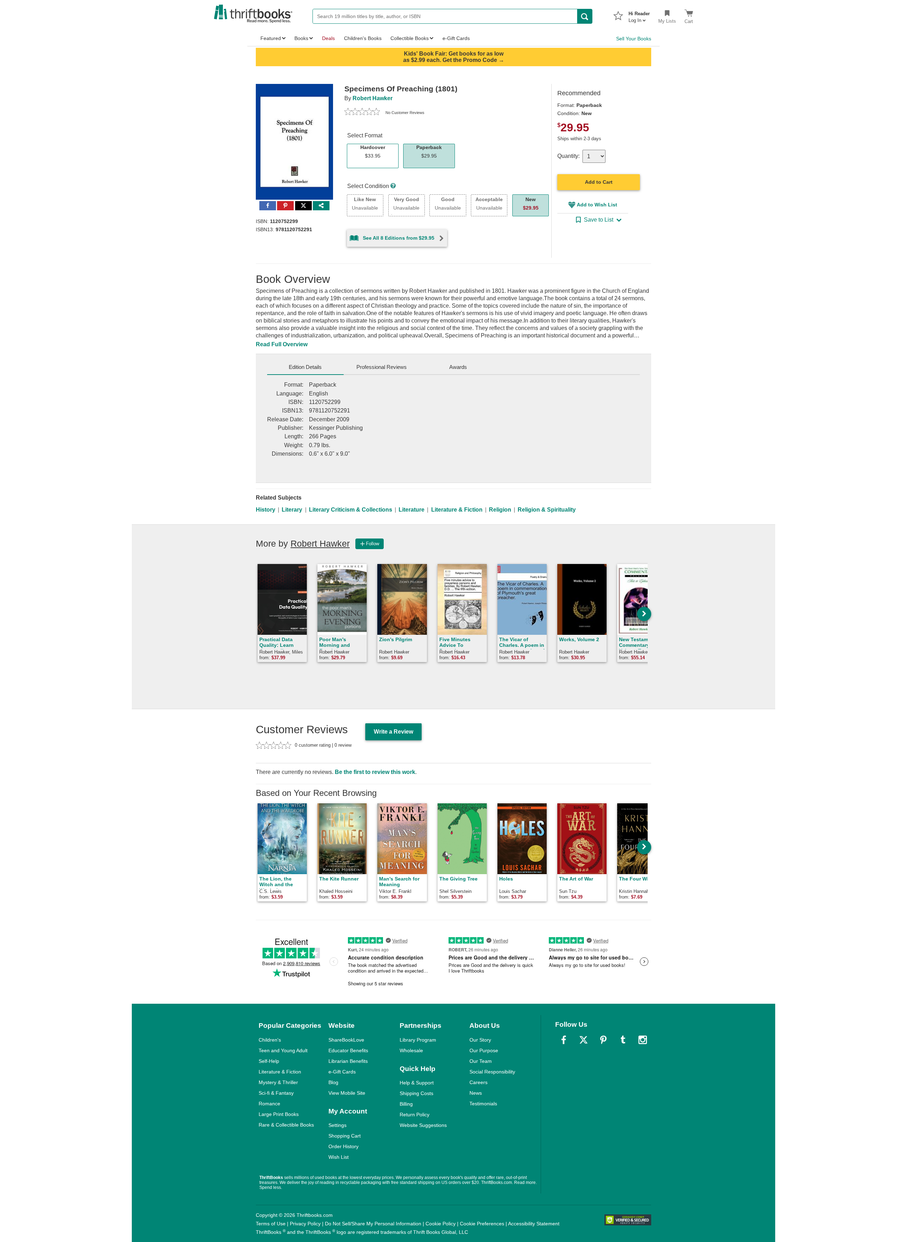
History (265, 510)
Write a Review (393, 732)
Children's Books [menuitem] (363, 38)
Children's (270, 1040)
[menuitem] (639, 15)
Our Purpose (483, 1050)
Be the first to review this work (375, 772)
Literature (411, 510)
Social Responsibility (492, 1072)
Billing (406, 1104)
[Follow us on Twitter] (583, 1039)
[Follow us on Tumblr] (622, 1039)
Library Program (418, 1040)
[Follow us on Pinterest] (603, 1039)
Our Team (480, 1061)
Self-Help (269, 1061)
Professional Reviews (381, 367)
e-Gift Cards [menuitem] (456, 38)
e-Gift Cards (342, 1072)
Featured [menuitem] (270, 38)
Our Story (480, 1040)
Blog (333, 1082)
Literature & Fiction (457, 510)
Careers (478, 1082)
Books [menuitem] (301, 38)
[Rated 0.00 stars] (362, 112)
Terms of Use (271, 1223)
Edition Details (305, 367)
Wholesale (411, 1050)
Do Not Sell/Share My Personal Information (373, 1223)
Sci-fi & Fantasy (276, 1093)
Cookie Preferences (482, 1223)
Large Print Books (279, 1114)
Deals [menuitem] (328, 38)
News (475, 1093)
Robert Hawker (373, 98)
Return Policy (414, 1114)
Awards (458, 367)
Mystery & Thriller (278, 1082)
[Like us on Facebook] (563, 1039)
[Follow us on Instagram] (642, 1039)
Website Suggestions (423, 1125)
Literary (292, 510)
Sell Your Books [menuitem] (633, 38)
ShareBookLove (346, 1040)
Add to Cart (599, 182)
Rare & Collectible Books (286, 1125)
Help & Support (417, 1083)
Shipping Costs (416, 1093)
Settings (337, 1125)
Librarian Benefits (348, 1061)
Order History (343, 1146)
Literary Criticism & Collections (350, 510)
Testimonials (483, 1103)
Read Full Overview (282, 344)
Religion (500, 510)
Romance (269, 1103)
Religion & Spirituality (547, 510)
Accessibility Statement (533, 1223)
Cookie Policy (441, 1223)
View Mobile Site (346, 1093)
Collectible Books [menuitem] (409, 38)
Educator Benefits (348, 1050)
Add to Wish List (597, 204)
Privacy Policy (305, 1223)
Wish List (338, 1157)
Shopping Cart (344, 1136)
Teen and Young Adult (283, 1050)
